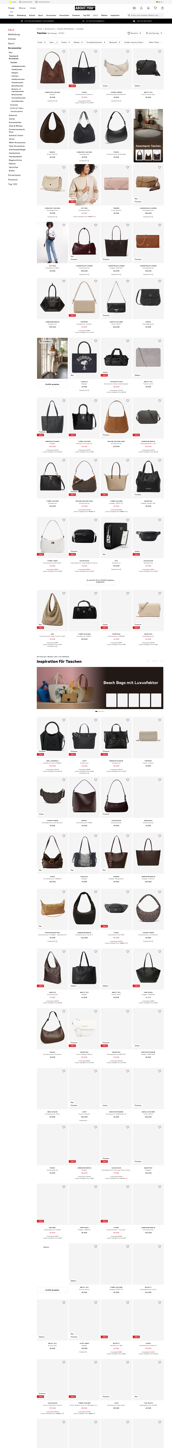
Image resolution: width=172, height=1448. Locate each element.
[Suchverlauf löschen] (162, 15)
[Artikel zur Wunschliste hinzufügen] (63, 51)
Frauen (11, 8)
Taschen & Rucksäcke (65, 29)
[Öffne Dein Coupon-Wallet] (134, 8)
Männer (22, 8)
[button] (134, 33)
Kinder (33, 8)
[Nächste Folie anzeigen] (161, 661)
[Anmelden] (141, 8)
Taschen (80, 29)
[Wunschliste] (155, 8)
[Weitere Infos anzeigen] (52, 101)
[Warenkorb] (162, 8)
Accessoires (49, 29)
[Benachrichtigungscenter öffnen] (148, 8)
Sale (52, 42)
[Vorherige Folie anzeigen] (148, 661)
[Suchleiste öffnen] (128, 15)
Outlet (14, 2)
